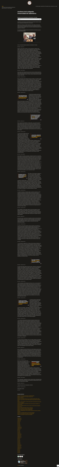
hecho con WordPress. (21, 465)
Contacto (56, 6)
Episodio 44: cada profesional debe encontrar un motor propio (25, 407)
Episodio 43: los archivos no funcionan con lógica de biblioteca (25, 408)
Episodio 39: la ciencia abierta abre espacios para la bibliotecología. (25, 413)
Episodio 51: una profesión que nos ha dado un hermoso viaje (25, 396)
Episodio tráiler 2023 (43, 6)
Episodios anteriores (48, 6)
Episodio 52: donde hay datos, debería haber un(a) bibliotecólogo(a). (25, 395)
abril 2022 (18, 452)
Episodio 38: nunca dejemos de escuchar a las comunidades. (25, 414)
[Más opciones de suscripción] (22, 456)
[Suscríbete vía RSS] (20, 456)
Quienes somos (53, 6)
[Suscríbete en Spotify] (18, 456)
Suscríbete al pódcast (38, 6)
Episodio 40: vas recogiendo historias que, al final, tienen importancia (25, 412)
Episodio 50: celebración (20, 397)
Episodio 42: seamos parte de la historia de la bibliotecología (24, 409)
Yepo (2, 6)
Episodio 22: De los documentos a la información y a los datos (27, 17)
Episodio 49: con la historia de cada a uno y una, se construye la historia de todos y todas (28, 398)
